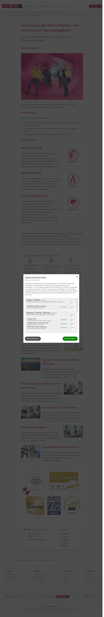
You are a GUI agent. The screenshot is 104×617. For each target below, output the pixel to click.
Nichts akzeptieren (33, 339)
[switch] (73, 302)
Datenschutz (36, 280)
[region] (51, 315)
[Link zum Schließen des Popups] (77, 276)
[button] (71, 302)
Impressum (28, 280)
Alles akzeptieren (70, 339)
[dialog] (51, 308)
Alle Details (64, 307)
